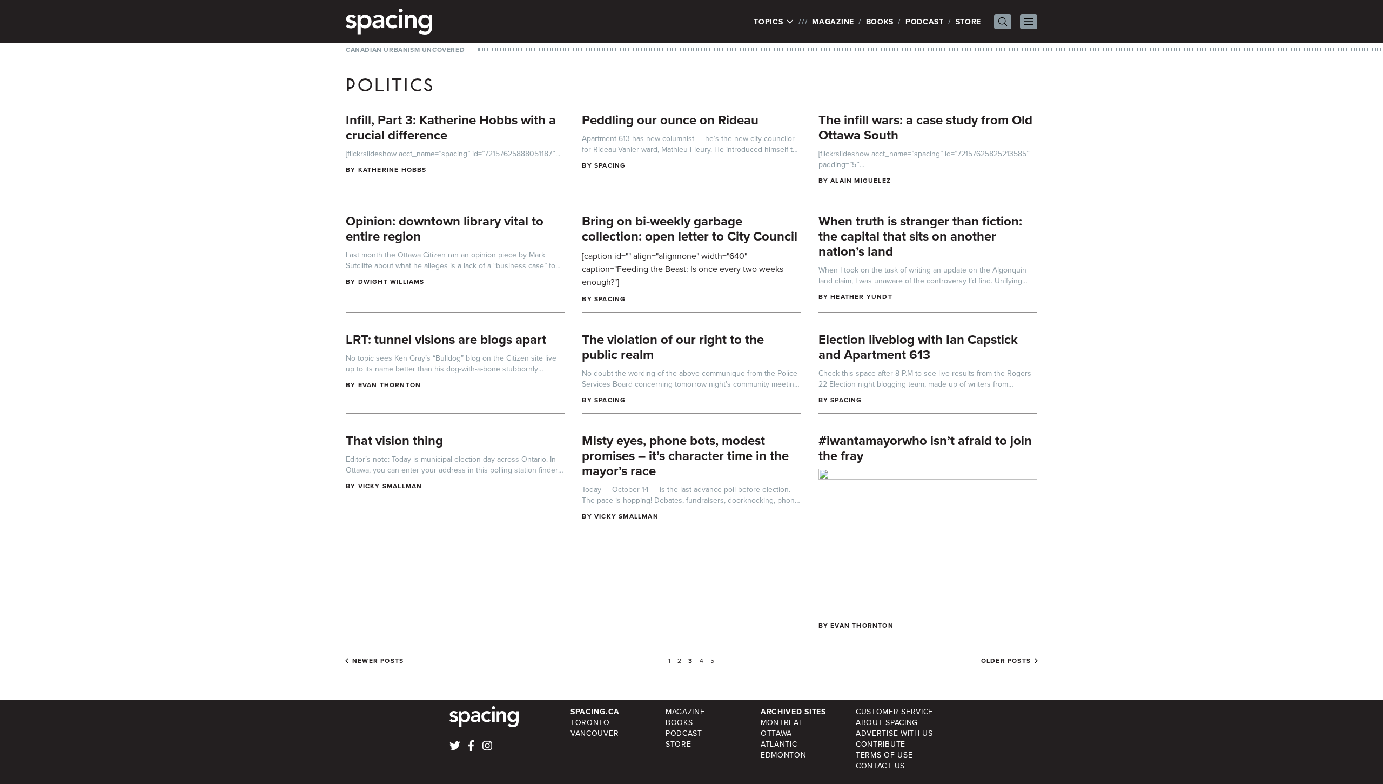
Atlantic (779, 744)
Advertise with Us (894, 733)
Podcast (924, 21)
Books (880, 21)
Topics (770, 21)
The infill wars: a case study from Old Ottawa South (925, 127)
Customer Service (894, 711)
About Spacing (887, 722)
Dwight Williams (391, 281)
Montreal (782, 722)
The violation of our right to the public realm (673, 347)
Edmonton (784, 754)
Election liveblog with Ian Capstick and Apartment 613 (918, 347)
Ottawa (776, 733)
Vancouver (594, 733)
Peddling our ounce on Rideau (670, 119)
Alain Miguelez (860, 180)
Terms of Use (884, 754)
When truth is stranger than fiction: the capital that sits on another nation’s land (920, 236)
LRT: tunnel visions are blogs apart (446, 339)
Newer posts (378, 660)
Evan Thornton (389, 384)
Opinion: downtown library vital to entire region (444, 228)
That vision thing (394, 440)
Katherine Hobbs (392, 169)
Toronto (590, 722)
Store (969, 21)
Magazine (833, 21)
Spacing (610, 165)
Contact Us (880, 765)
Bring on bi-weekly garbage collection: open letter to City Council (689, 228)
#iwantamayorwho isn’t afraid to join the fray (925, 448)
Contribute (880, 744)
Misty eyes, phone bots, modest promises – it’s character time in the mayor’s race (685, 455)
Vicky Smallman (390, 485)
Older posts (1006, 660)
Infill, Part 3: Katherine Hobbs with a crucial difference (451, 127)
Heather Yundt (861, 296)
